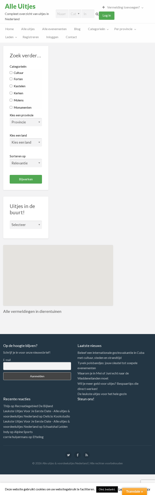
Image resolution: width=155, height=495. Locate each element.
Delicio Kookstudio (56, 416)
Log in (107, 15)
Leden (9, 37)
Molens (18, 100)
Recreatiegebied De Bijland (34, 406)
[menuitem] (122, 7)
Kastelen (19, 86)
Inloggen (52, 37)
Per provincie (123, 29)
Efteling (38, 437)
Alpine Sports (23, 432)
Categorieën (96, 29)
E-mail (7, 360)
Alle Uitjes (20, 6)
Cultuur (18, 73)
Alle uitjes (28, 29)
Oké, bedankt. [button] (107, 489)
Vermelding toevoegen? (123, 7)
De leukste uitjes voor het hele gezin (102, 394)
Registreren (31, 37)
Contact (71, 37)
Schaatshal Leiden (55, 426)
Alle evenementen (54, 29)
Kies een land (18, 135)
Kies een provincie (22, 115)
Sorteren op (18, 156)
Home (9, 29)
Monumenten (22, 107)
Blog (77, 29)
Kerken (18, 93)
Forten (18, 79)
